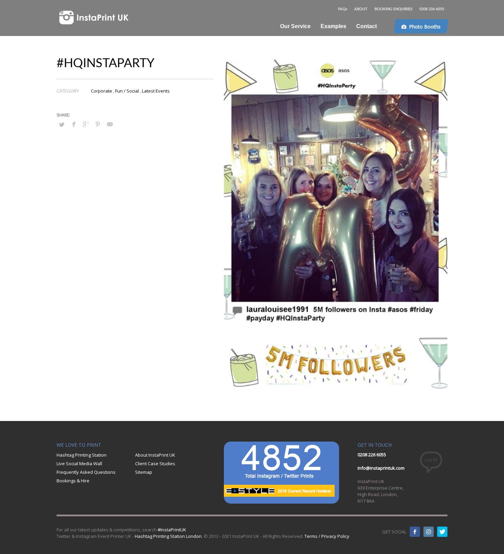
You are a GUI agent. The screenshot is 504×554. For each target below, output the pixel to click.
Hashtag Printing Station (82, 455)
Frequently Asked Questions (86, 472)
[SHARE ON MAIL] (110, 124)
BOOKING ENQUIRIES (393, 9)
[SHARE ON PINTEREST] (98, 124)
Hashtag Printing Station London (168, 536)
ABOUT (361, 9)
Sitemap (143, 472)
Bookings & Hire (73, 481)
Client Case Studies (155, 463)
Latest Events (156, 91)
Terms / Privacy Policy (326, 536)
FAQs (342, 9)
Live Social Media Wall (79, 463)
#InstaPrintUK (172, 530)
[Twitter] (442, 532)
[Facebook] (415, 532)
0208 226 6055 (431, 9)
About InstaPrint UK (155, 455)
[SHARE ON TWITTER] (62, 124)
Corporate (101, 91)
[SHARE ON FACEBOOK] (74, 124)
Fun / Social (127, 91)
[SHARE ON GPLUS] (86, 124)
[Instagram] (428, 532)
